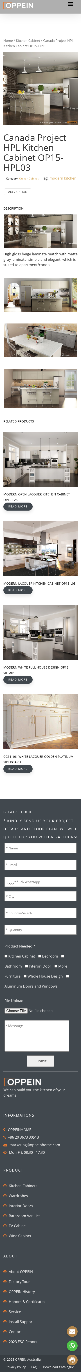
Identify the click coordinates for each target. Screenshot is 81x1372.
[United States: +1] (10, 882)
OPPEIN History (22, 1291)
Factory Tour (19, 1281)
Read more (18, 506)
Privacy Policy (16, 1367)
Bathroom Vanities (24, 1215)
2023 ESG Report (23, 1341)
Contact (15, 1331)
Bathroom (13, 966)
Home (8, 40)
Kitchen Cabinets (23, 1185)
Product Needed (19, 946)
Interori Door (40, 966)
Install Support (21, 1321)
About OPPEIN (21, 1271)
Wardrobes (18, 1195)
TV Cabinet (18, 1225)
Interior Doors (21, 1205)
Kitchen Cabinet (28, 40)
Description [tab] (17, 192)
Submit (40, 1061)
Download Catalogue (58, 1367)
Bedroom (50, 956)
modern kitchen (63, 178)
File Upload (13, 1000)
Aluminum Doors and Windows (30, 986)
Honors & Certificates (27, 1301)
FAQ (34, 1367)
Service (15, 1311)
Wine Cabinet (20, 1235)
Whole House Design (45, 976)
